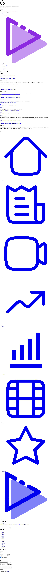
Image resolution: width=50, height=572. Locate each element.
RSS (25, 524)
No (2, 9)
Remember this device (4, 557)
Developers (22, 524)
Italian (2, 544)
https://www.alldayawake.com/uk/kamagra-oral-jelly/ (11, 84)
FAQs (5, 524)
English (3, 532)
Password (9, 555)
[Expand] (0, 10)
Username (9, 554)
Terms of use (8, 524)
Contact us (19, 524)
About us (16, 524)
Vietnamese (3, 546)
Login (5, 68)
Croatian (3, 540)
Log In (8, 571)
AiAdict (1, 107)
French (3, 534)
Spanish (3, 536)
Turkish (3, 537)
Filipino (3, 547)
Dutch (2, 533)
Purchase (2, 551)
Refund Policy (2, 524)
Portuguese (3, 543)
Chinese (3, 538)
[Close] (10, 527)
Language (27, 524)
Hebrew (3, 541)
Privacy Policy (12, 524)
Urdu (2, 539)
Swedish (3, 545)
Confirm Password (10, 564)
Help (3, 523)
